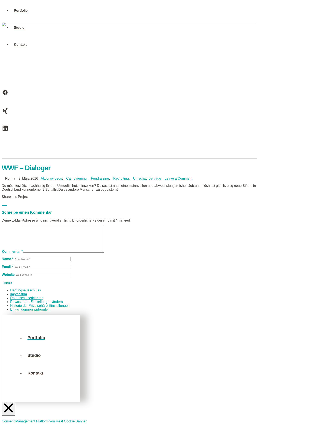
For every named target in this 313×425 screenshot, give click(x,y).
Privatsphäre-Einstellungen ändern (36, 302)
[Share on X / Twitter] (5, 204)
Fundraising (100, 178)
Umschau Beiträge (147, 178)
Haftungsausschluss (25, 290)
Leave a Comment (178, 178)
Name (7, 259)
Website (8, 275)
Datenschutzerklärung (26, 298)
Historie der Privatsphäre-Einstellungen (40, 305)
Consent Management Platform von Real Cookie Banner (44, 421)
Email (7, 267)
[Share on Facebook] (3, 204)
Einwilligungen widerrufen (30, 309)
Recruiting (121, 178)
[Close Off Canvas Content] (8, 409)
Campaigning (76, 178)
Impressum (18, 294)
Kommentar (12, 251)
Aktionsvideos (51, 178)
